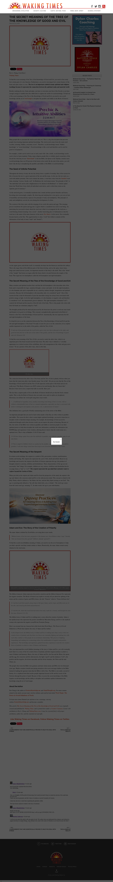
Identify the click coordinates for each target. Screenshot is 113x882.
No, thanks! (56, 442)
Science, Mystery (94, 11)
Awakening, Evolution (20, 11)
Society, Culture (40, 11)
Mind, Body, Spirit (76, 11)
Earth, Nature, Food (58, 11)
